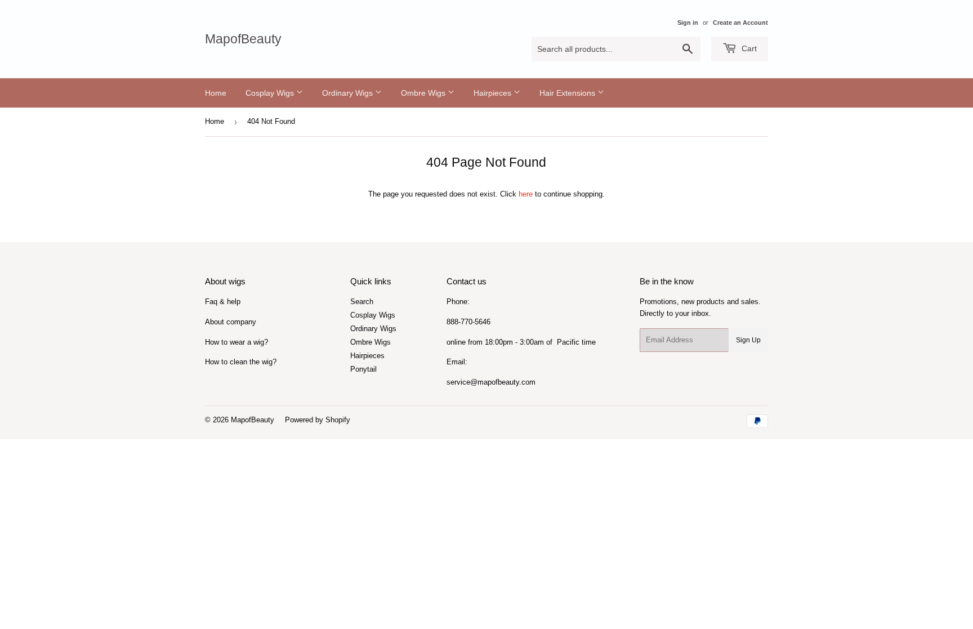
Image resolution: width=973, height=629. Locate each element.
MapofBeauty (243, 39)
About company (230, 322)
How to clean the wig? (240, 362)
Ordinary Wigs (348, 92)
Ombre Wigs (424, 92)
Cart (748, 48)
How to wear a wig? (236, 342)
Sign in (687, 22)
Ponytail (363, 369)
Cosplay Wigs (271, 92)
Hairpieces (494, 92)
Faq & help (222, 301)
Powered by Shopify (317, 420)
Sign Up (748, 340)
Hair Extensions (568, 92)
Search (361, 301)
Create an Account (740, 22)
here (526, 194)
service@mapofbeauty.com (491, 382)
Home (215, 92)
